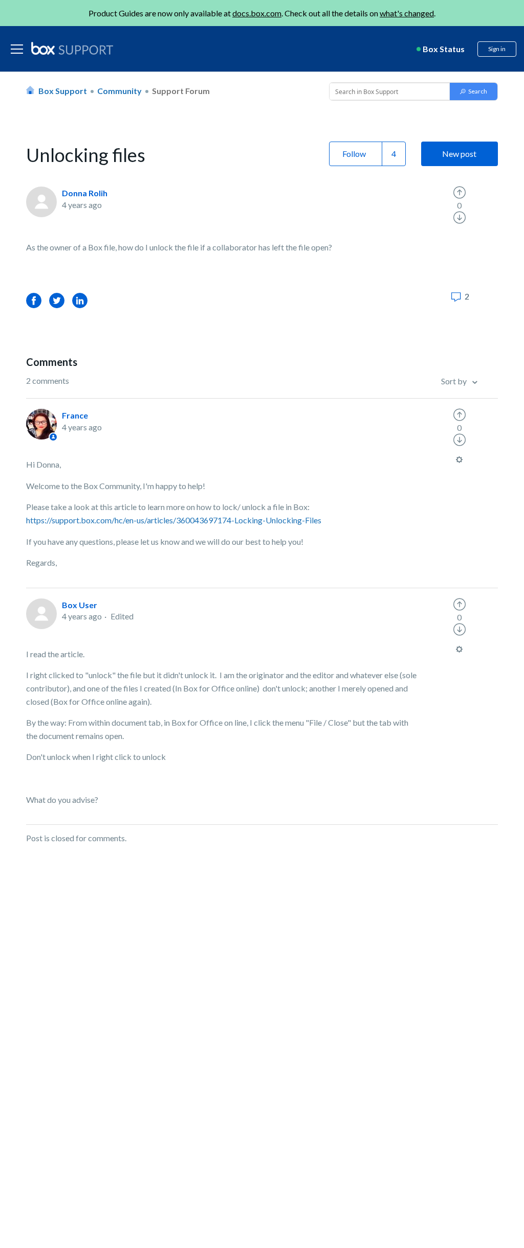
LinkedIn (80, 300)
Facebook (33, 300)
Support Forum (181, 91)
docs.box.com (256, 13)
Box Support (62, 91)
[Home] (72, 49)
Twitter (56, 300)
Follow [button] (354, 153)
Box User (79, 605)
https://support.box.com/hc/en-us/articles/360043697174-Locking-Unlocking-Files (174, 520)
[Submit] (473, 91)
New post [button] (459, 153)
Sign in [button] (497, 49)
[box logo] (72, 48)
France (75, 415)
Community (119, 91)
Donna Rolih (84, 193)
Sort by (454, 381)
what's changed (407, 13)
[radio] (459, 193)
